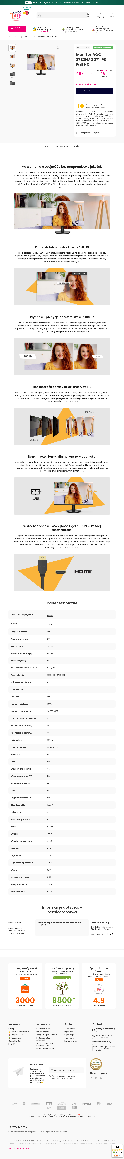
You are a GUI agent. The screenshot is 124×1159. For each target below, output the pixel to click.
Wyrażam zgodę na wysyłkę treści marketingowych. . (63, 1077)
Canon (105, 1144)
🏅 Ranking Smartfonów (18, 1032)
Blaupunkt (48, 1144)
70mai (18, 1138)
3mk (11, 1138)
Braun (76, 1144)
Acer (32, 1138)
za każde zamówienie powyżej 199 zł (74, 29)
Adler (45, 1138)
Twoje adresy (70, 1038)
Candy (98, 1144)
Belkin (34, 1144)
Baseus (12, 1144)
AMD (19, 1141)
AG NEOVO (68, 1138)
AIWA (76, 1138)
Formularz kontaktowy (101, 1042)
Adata (39, 1138)
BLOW (56, 1144)
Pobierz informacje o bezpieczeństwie (104, 928)
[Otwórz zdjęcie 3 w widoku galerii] (12, 66)
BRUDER (90, 1144)
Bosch (63, 1144)
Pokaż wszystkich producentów (18, 1148)
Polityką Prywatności (100, 1049)
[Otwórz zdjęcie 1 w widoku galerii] (12, 48)
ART (66, 1141)
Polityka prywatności (45, 1048)
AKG (87, 1138)
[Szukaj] (39, 15)
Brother (82, 1144)
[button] (112, 15)
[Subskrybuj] (81, 1070)
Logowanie (68, 1032)
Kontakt (11, 1044)
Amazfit (13, 1141)
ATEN (84, 1141)
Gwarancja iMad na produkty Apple (44, 1044)
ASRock (72, 1141)
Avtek (100, 1141)
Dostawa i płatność (44, 1032)
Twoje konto (69, 1028)
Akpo (93, 1138)
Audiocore (92, 1141)
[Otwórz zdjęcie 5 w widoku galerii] (12, 84)
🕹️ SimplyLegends (16, 1035)
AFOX (60, 1138)
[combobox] (62, 15)
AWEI (105, 1141)
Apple (60, 1141)
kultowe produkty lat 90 (104, 29)
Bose (69, 1144)
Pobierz (50, 616)
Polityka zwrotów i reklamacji (43, 1039)
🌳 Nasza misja (14, 1038)
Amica (42, 1141)
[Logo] (15, 15)
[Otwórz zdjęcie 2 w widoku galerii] (12, 57)
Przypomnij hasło (71, 1041)
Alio (107, 1138)
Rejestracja (69, 1035)
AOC (25, 37)
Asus (79, 1141)
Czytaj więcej (67, 1078)
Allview (113, 1138)
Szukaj (11, 1028)
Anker (49, 1141)
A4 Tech (25, 1138)
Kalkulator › (103, 76)
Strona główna (13, 37)
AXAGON (113, 1141)
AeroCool (53, 1138)
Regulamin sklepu (43, 1028)
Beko (28, 1144)
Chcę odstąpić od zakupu (47, 1035)
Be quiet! (21, 1144)
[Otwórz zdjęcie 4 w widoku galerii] (12, 75)
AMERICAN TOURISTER (30, 1141)
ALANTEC (100, 1138)
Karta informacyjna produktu (96, 107)
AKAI (81, 1138)
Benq (41, 1144)
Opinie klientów (14, 1041)
